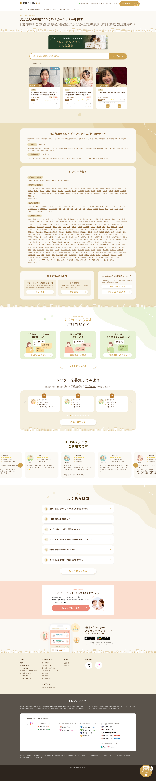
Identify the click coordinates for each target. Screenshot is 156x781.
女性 (101, 206)
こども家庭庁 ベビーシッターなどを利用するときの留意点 (117, 755)
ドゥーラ (85, 206)
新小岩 (77, 237)
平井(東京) (67, 252)
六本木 (119, 257)
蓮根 (51, 250)
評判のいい (39, 211)
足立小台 (99, 260)
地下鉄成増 (72, 221)
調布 (109, 242)
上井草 (74, 227)
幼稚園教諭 (45, 206)
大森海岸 (73, 224)
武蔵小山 (113, 255)
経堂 (60, 229)
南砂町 (81, 255)
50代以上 (31, 211)
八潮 (93, 260)
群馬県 (42, 180)
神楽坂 (55, 227)
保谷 (124, 252)
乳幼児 (101, 209)
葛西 (59, 227)
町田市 (116, 191)
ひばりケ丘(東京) (57, 252)
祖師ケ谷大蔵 (94, 239)
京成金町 (61, 232)
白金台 (63, 260)
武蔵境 (120, 255)
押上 (109, 224)
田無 (44, 242)
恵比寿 (106, 221)
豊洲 (67, 244)
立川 (29, 242)
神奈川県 (66, 180)
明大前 (52, 257)
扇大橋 (106, 260)
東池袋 (93, 250)
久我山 (71, 229)
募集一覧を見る (78, 422)
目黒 (57, 257)
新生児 (95, 209)
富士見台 (84, 252)
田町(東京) (77, 242)
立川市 (74, 191)
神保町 (125, 237)
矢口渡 (77, 257)
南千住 (86, 255)
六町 (89, 260)
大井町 (30, 224)
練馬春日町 (40, 250)
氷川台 (87, 250)
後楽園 (101, 232)
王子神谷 (117, 221)
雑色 (101, 239)
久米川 (91, 229)
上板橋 (80, 227)
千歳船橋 (104, 242)
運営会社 (22, 755)
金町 (68, 227)
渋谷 (110, 234)
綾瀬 (65, 219)
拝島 (47, 250)
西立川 (90, 247)
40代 (121, 209)
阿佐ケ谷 (53, 219)
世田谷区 (95, 188)
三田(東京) (59, 255)
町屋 (42, 255)
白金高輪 (57, 260)
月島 (114, 242)
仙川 (70, 239)
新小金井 (91, 237)
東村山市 (43, 193)
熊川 (86, 229)
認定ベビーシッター (56, 206)
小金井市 (123, 191)
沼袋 (119, 247)
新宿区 (48, 188)
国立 (82, 229)
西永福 (35, 247)
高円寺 (96, 232)
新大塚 (71, 237)
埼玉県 (48, 180)
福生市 (62, 193)
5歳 (80, 209)
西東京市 (31, 196)
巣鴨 (29, 239)
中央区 (38, 188)
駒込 (34, 234)
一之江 (118, 219)
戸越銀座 (49, 244)
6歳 (84, 209)
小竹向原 (118, 232)
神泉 (102, 237)
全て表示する (32, 198)
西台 (95, 247)
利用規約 (29, 755)
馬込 (38, 255)
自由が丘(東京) (116, 237)
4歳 (76, 209)
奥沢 (105, 224)
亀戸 (108, 227)
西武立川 (44, 239)
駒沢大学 (40, 234)
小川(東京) (89, 224)
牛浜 (47, 221)
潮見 (100, 234)
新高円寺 (83, 237)
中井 (86, 244)
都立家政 (73, 244)
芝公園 (105, 234)
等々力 (62, 244)
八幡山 (74, 250)
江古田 (85, 221)
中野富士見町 (104, 244)
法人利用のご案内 (111, 3)
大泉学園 (124, 221)
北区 (124, 188)
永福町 (80, 221)
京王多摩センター (121, 229)
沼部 (123, 247)
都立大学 (81, 244)
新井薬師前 (71, 219)
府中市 (99, 191)
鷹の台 (112, 239)
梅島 (57, 221)
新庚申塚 (83, 260)
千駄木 (86, 239)
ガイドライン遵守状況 (94, 755)
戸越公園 (56, 244)
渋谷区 (102, 188)
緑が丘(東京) (73, 255)
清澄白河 (70, 260)
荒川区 (30, 191)
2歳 (68, 209)
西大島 (47, 247)
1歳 (64, 209)
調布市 (111, 191)
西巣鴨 (77, 247)
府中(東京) (103, 252)
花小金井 (81, 250)
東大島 (99, 250)
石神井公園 (43, 237)
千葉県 (54, 180)
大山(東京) (81, 224)
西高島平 (84, 247)
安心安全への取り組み (97, 3)
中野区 (108, 188)
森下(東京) (69, 257)
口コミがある (49, 211)
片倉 (64, 227)
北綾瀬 (121, 227)
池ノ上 (92, 219)
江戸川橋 (92, 221)
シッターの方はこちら (128, 3)
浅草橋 (60, 219)
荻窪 (96, 224)
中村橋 (112, 244)
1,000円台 (121, 206)
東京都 (60, 180)
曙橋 (47, 219)
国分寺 (107, 232)
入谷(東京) (31, 221)
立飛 (40, 242)
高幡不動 (119, 239)
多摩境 (60, 242)
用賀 (96, 257)
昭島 (43, 219)
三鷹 (65, 255)
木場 (55, 229)
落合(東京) (40, 227)
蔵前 (96, 229)
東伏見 (42, 252)
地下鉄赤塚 (63, 221)
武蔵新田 (31, 257)
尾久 (100, 224)
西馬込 (114, 247)
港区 (42, 188)
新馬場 (108, 237)
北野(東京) (43, 229)
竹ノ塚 (125, 239)
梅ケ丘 (52, 221)
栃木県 (36, 180)
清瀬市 (81, 193)
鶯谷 (42, 221)
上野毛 (93, 227)
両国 (106, 257)
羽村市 (116, 193)
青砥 (34, 219)
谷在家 (112, 260)
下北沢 (36, 237)
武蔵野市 (81, 191)
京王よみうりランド (50, 232)
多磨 (83, 242)
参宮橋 (87, 234)
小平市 (30, 193)
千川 (66, 239)
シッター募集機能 (90, 387)
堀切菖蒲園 (31, 255)
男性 (97, 206)
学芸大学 (114, 227)
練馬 (34, 250)
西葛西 (58, 247)
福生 (110, 252)
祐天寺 (91, 257)
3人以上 (114, 206)
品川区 (77, 188)
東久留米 (106, 250)
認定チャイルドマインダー (72, 206)
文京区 (54, 188)
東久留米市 (88, 193)
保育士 (38, 206)
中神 (97, 244)
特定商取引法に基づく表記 (27, 757)
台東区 (60, 188)
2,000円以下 (42, 209)
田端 (48, 242)
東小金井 (120, 250)
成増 (123, 244)
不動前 (115, 252)
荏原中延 (99, 221)
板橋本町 (107, 219)
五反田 (61, 234)
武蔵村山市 (97, 193)
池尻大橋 (85, 219)
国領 (112, 232)
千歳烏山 (96, 242)
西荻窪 (52, 247)
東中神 (30, 252)
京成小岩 (69, 232)
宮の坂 (98, 255)
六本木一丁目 (41, 260)
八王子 (57, 250)
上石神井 (86, 227)
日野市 (36, 193)
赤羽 (38, 219)
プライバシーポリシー (80, 755)
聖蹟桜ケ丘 (36, 239)
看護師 (92, 206)
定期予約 (31, 206)
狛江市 (68, 193)
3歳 (72, 209)
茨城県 (30, 180)
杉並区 (114, 188)
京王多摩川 (110, 229)
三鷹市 (87, 191)
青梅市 (93, 191)
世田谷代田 (59, 239)
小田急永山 (31, 227)
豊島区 (120, 188)
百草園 (62, 257)
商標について (39, 757)
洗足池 (80, 239)
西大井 (41, 247)
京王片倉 (102, 229)
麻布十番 (49, 260)
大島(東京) (57, 224)
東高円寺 (113, 250)
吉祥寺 (50, 229)
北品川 (30, 229)
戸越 (42, 244)
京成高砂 (76, 232)
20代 (111, 209)
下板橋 (30, 237)
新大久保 (65, 237)
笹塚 (78, 234)
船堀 (120, 252)
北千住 (36, 229)
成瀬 (29, 247)
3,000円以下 (53, 209)
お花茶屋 (48, 227)
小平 (124, 232)
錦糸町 (65, 229)
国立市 (57, 193)
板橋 (101, 219)
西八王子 (107, 247)
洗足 (75, 239)
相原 (29, 219)
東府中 (48, 252)
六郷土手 (112, 257)
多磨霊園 (89, 242)
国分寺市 (50, 193)
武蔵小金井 (105, 255)
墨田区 (65, 188)
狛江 (29, 234)
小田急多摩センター (118, 224)
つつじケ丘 (120, 242)
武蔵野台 (38, 257)
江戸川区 (60, 191)
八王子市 (68, 191)
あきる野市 (123, 193)
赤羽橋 (76, 260)
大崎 (51, 224)
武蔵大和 (46, 257)
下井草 (124, 234)
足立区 (48, 191)
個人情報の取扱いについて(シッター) (43, 755)
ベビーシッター (73, 24)
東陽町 (38, 244)
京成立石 (83, 232)
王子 (111, 221)
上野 (38, 221)
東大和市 (75, 193)
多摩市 (105, 193)
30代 (116, 209)
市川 (113, 219)
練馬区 (42, 191)
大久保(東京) (44, 224)
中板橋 (92, 244)
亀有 (103, 227)
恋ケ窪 (90, 232)
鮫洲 (82, 234)
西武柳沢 (51, 239)
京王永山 (31, 232)
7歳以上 (89, 209)
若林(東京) (31, 260)
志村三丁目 (116, 234)
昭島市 (105, 191)
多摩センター (68, 242)
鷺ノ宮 (67, 234)
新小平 (97, 237)
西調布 (101, 247)
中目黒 (118, 244)
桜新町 (73, 234)
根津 (29, 250)
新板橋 (51, 237)
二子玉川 (91, 252)
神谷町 (99, 227)
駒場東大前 (48, 234)
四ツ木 (101, 257)
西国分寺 (65, 247)
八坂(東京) (83, 257)
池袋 (97, 219)
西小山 (71, 247)
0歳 (60, 209)
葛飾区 (54, 191)
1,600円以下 (32, 209)
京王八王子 (39, 232)
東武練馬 (31, 244)
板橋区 (36, 191)
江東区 (71, 188)
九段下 (77, 229)
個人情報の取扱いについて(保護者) (64, 755)
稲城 (123, 219)
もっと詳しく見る (78, 571)
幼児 (106, 209)
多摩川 (54, 242)
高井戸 (106, 239)
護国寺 (55, 234)
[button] (67, 415)
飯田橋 (79, 219)
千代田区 (31, 188)
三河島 (48, 255)
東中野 (36, 252)
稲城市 (111, 193)
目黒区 (83, 188)
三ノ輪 (92, 255)
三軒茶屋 (94, 234)
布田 (97, 252)
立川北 (35, 242)
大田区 (89, 188)
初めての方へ (84, 3)
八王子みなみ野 (66, 250)
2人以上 (107, 206)
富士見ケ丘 (76, 252)
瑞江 (53, 255)
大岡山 (36, 224)
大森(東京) (65, 224)
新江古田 (57, 237)
